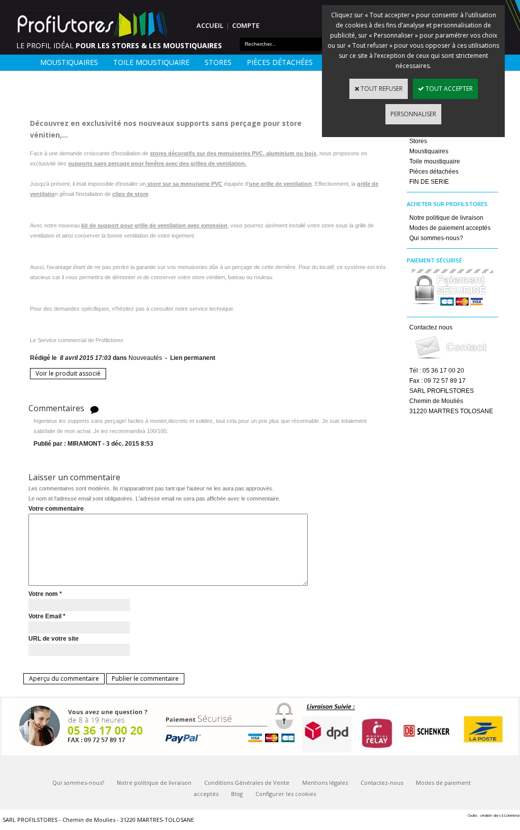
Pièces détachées (280, 62)
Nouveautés (145, 357)
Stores (218, 62)
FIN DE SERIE (429, 181)
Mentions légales (325, 782)
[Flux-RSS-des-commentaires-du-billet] (94, 409)
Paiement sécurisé (434, 260)
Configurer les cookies (285, 794)
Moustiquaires (69, 62)
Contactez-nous (382, 782)
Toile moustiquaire (151, 62)
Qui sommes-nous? (436, 238)
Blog (237, 794)
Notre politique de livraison (446, 217)
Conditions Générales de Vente (246, 782)
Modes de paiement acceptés (450, 227)
